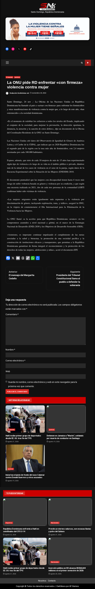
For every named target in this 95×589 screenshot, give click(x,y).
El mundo (9, 77)
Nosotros (42, 581)
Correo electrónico (15, 360)
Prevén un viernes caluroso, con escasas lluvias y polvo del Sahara (70, 512)
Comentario (12, 314)
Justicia (17, 77)
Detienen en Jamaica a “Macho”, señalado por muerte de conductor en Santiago (66, 419)
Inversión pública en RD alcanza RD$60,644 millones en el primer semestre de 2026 (70, 551)
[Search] (82, 62)
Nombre (10, 349)
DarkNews (61, 586)
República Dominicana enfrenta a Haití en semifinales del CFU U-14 (25, 512)
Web (8, 371)
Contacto (52, 581)
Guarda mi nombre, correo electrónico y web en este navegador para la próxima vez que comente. (42, 384)
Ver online (88, 63)
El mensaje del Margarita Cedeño (21, 275)
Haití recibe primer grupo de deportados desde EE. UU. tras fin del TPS (25, 419)
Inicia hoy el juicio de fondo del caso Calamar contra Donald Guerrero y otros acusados (25, 458)
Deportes (9, 523)
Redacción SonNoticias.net (19, 93)
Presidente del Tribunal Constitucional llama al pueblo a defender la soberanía (68, 278)
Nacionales (55, 523)
